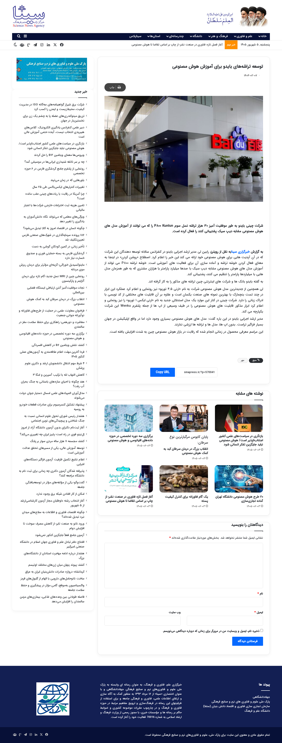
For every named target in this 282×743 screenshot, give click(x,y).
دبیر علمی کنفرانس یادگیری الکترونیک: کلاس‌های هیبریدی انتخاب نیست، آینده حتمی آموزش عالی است (54, 132)
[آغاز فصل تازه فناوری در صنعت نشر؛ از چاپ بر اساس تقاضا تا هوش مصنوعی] (128, 479)
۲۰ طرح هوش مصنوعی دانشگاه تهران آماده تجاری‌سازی (239, 498)
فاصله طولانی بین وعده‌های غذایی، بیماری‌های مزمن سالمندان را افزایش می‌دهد (52, 599)
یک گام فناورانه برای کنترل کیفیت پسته (186, 498)
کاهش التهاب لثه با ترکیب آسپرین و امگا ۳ (58, 375)
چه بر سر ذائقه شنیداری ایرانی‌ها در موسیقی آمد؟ (54, 162)
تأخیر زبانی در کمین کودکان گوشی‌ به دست (58, 246)
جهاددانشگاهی (261, 697)
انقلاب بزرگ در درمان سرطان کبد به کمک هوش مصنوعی (185, 444)
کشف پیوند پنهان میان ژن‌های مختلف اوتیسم (56, 565)
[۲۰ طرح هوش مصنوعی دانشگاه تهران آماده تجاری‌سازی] (239, 479)
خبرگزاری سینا (240, 251)
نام (260, 593)
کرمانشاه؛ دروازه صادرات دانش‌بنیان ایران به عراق (54, 571)
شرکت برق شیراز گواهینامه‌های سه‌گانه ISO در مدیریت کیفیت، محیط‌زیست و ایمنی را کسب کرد (51, 107)
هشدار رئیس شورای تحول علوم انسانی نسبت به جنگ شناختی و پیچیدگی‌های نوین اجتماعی (54, 418)
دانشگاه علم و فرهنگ (257, 711)
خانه (264, 36)
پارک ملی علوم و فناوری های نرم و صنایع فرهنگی (241, 701)
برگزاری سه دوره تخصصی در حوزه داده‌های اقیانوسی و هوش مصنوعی (130, 438)
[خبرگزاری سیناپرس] (234, 16)
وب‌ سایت (175, 612)
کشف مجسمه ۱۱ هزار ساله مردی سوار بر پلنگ (57, 441)
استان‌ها (155, 36)
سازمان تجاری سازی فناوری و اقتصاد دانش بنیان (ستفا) (236, 706)
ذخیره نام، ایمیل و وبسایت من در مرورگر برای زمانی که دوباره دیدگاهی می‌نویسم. (211, 631)
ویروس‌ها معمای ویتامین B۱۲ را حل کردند (59, 155)
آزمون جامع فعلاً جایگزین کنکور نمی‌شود (59, 535)
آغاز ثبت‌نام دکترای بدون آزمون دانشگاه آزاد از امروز (52, 427)
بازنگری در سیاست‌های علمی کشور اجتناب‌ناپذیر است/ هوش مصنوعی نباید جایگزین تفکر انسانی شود (241, 440)
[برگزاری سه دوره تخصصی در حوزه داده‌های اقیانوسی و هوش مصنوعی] (128, 418)
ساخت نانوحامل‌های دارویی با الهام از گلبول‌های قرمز (52, 578)
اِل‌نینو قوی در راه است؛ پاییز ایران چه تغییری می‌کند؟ (52, 434)
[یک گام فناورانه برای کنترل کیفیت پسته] (184, 479)
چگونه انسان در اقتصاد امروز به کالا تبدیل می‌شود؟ (53, 228)
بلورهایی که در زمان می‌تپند (67, 180)
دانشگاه (197, 36)
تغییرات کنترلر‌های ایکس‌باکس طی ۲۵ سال (58, 187)
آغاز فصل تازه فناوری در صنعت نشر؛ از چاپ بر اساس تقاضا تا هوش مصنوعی (129, 498)
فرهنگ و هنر (219, 36)
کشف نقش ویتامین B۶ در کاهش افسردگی (58, 345)
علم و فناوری (244, 36)
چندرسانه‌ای (176, 36)
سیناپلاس (135, 36)
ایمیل (258, 612)
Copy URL (162, 372)
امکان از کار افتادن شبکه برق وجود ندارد (60, 494)
